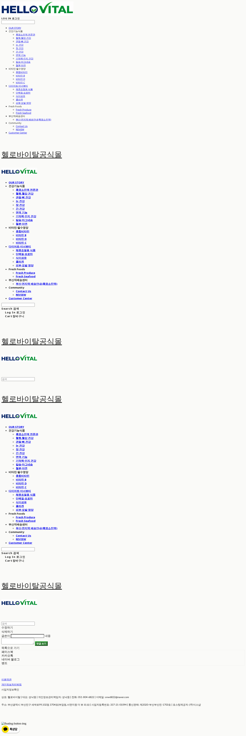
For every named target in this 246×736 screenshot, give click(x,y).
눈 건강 (19, 44)
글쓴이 (5, 636)
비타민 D (20, 79)
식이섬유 (20, 96)
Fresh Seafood (23, 112)
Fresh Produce (23, 109)
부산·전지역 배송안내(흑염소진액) (33, 119)
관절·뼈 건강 (22, 41)
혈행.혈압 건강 (23, 38)
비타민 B (20, 75)
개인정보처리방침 (11, 684)
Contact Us (22, 126)
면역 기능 (21, 55)
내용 (48, 636)
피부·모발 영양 (23, 103)
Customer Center (18, 132)
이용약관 (6, 679)
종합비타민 (22, 72)
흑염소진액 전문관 (25, 34)
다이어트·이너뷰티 (18, 85)
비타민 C (20, 82)
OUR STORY (15, 28)
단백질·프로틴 (23, 92)
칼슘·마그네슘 (23, 62)
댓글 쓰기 (41, 643)
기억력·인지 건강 (24, 58)
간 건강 (19, 51)
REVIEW (20, 129)
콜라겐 (19, 99)
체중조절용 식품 (24, 89)
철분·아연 (21, 65)
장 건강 (19, 48)
